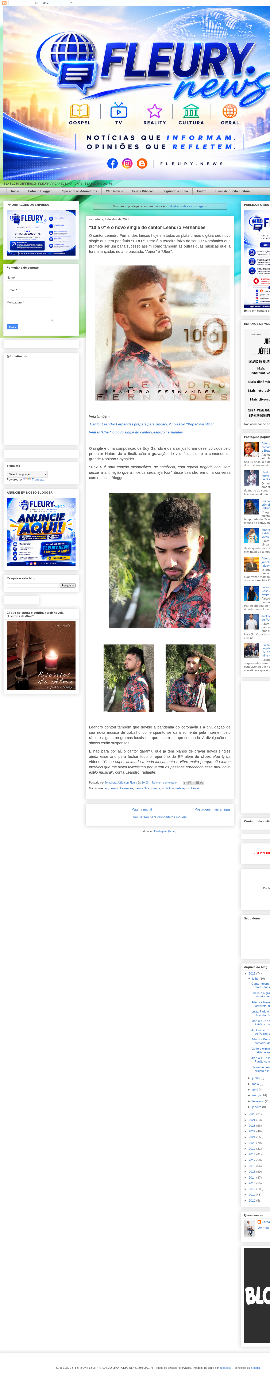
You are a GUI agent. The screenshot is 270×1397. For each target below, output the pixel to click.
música (155, 788)
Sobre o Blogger (40, 191)
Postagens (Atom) (165, 831)
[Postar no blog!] (190, 783)
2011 (252, 1194)
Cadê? (201, 191)
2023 (252, 1125)
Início (15, 191)
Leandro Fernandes (121, 788)
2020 (252, 1143)
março (257, 1095)
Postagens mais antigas (213, 809)
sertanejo (180, 788)
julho (255, 978)
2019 (252, 1148)
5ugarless (225, 1367)
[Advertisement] (257, 746)
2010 (252, 1200)
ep (106, 788)
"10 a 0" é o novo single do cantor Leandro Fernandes (147, 227)
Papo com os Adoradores (79, 191)
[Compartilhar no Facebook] (198, 783)
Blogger (255, 1367)
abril (255, 1089)
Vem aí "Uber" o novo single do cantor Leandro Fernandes (136, 432)
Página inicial (142, 809)
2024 (252, 1120)
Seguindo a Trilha (175, 191)
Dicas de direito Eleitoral (233, 191)
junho (256, 1078)
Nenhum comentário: (165, 782)
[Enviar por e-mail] (186, 783)
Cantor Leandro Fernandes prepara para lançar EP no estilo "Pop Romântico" (152, 424)
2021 (252, 1137)
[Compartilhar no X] (194, 783)
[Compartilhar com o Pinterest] (202, 783)
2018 (252, 1154)
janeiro (257, 1107)
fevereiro (258, 1101)
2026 (252, 973)
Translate (38, 479)
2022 (252, 1131)
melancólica (142, 788)
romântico (168, 788)
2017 (252, 1160)
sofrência (193, 788)
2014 (252, 1177)
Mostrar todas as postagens (188, 206)
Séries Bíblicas (143, 191)
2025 (252, 1114)
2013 (252, 1183)
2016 (252, 1166)
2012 (252, 1189)
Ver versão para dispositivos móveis (160, 817)
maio (256, 1084)
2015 (252, 1171)
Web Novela (114, 191)
